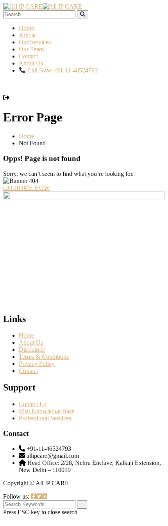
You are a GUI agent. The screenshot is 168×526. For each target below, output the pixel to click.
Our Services (35, 42)
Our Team (31, 49)
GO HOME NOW (26, 187)
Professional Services (45, 418)
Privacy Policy (37, 363)
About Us (31, 63)
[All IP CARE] (23, 6)
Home (26, 28)
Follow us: (17, 496)
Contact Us (32, 404)
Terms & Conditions (44, 356)
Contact (28, 56)
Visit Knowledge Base (46, 411)
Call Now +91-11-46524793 (62, 70)
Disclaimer (32, 349)
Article (27, 35)
